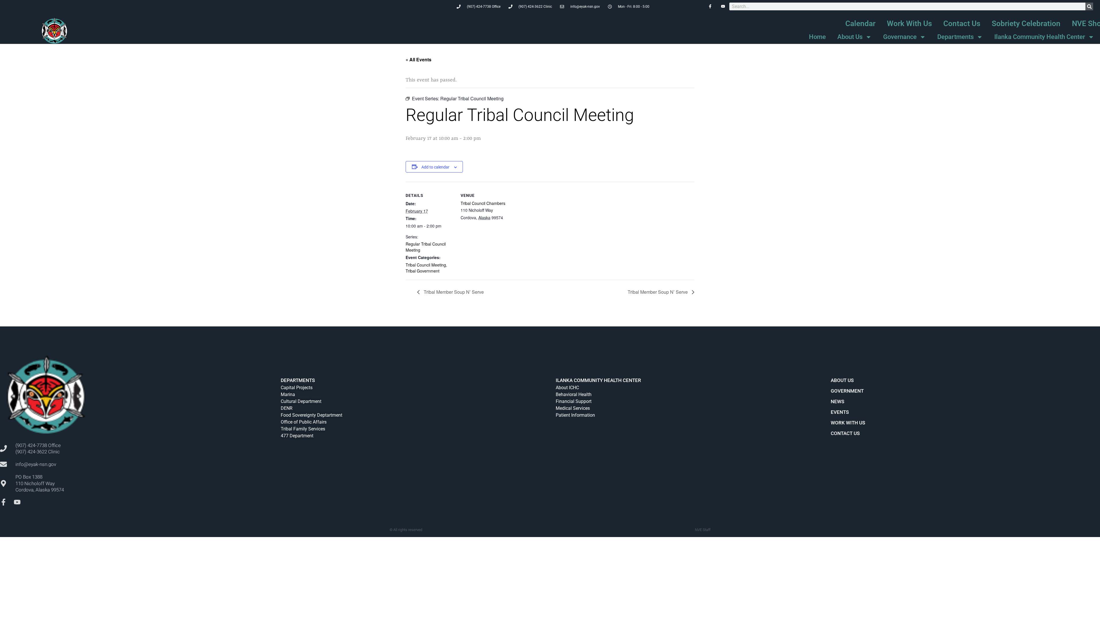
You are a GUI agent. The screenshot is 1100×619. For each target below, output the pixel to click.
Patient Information (575, 415)
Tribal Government (422, 271)
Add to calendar (435, 167)
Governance (900, 36)
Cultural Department (301, 401)
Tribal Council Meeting (426, 265)
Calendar (860, 23)
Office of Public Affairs (304, 422)
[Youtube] (17, 502)
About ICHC (567, 387)
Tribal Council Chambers (483, 203)
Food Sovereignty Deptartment (311, 415)
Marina (288, 394)
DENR (286, 408)
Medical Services (573, 408)
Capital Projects (297, 387)
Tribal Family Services (303, 429)
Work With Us (909, 23)
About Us (850, 36)
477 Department (297, 435)
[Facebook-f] (3, 502)
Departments (955, 36)
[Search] (1089, 6)
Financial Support (574, 401)
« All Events (418, 59)
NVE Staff (702, 530)
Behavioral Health (574, 394)
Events (840, 412)
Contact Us (961, 23)
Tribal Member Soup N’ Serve (453, 292)
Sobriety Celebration (1026, 23)
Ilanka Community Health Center (1039, 36)
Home (817, 36)
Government (847, 391)
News (837, 401)
